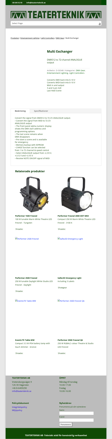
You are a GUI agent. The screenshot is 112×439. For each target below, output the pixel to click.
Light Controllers (47, 38)
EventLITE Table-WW (25, 340)
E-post (61, 417)
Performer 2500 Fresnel (26, 278)
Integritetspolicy (19, 407)
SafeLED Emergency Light (69, 278)
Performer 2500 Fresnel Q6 (70, 340)
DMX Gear (60, 38)
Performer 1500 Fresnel (26, 216)
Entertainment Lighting (29, 38)
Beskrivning (20, 111)
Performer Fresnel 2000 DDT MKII (73, 216)
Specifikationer (41, 111)
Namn (61, 410)
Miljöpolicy (17, 410)
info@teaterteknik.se (21, 391)
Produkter (15, 38)
